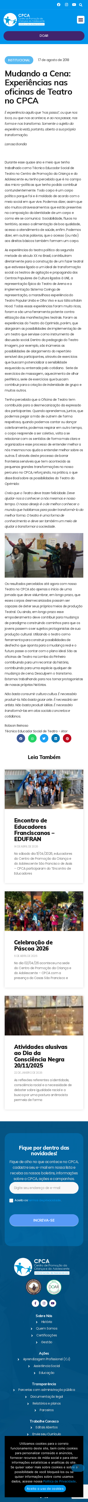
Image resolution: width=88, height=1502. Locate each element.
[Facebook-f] (35, 1303)
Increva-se (44, 1220)
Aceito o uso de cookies (45, 1488)
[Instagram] (66, 4)
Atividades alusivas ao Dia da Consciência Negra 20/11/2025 (41, 1056)
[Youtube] (74, 4)
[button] (80, 5)
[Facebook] (59, 4)
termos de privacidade (44, 1200)
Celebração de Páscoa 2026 (33, 945)
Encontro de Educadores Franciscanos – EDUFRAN (34, 830)
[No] (77, 1468)
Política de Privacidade (59, 1481)
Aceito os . (37, 1200)
